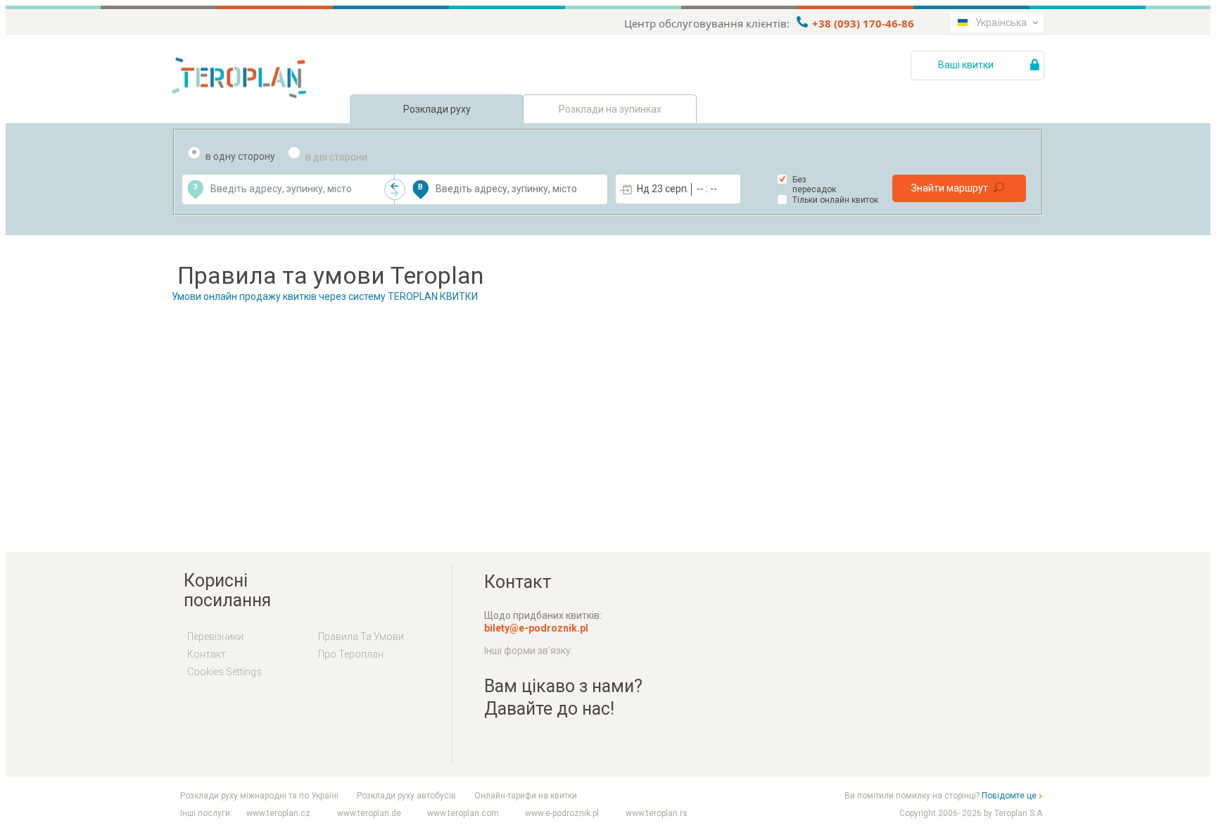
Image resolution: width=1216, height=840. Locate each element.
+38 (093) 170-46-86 (861, 23)
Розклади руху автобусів (406, 796)
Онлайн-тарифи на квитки (525, 796)
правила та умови (361, 636)
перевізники (215, 636)
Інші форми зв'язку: (528, 650)
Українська (1001, 22)
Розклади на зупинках (610, 109)
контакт (206, 654)
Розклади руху (437, 109)
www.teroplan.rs (657, 813)
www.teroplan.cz (278, 813)
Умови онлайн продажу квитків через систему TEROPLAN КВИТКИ (325, 296)
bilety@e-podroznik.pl (536, 628)
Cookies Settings (224, 671)
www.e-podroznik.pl (562, 813)
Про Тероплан (351, 654)
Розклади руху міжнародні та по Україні (259, 796)
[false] (394, 189)
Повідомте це (1009, 796)
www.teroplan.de (369, 813)
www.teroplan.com (463, 813)
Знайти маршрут (949, 188)
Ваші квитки (967, 64)
